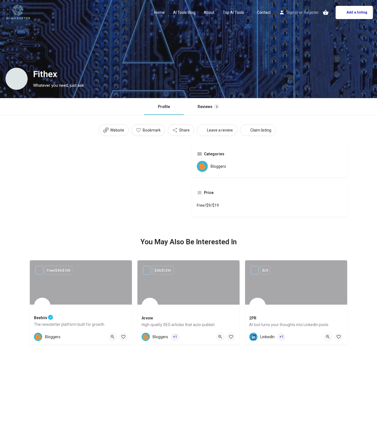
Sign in (292, 12)
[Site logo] (18, 12)
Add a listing (356, 12)
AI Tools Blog (184, 12)
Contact (264, 12)
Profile (164, 106)
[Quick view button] (112, 336)
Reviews (207, 106)
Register (311, 12)
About (209, 12)
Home (159, 12)
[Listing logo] (17, 79)
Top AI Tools (233, 12)
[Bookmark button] (123, 336)
